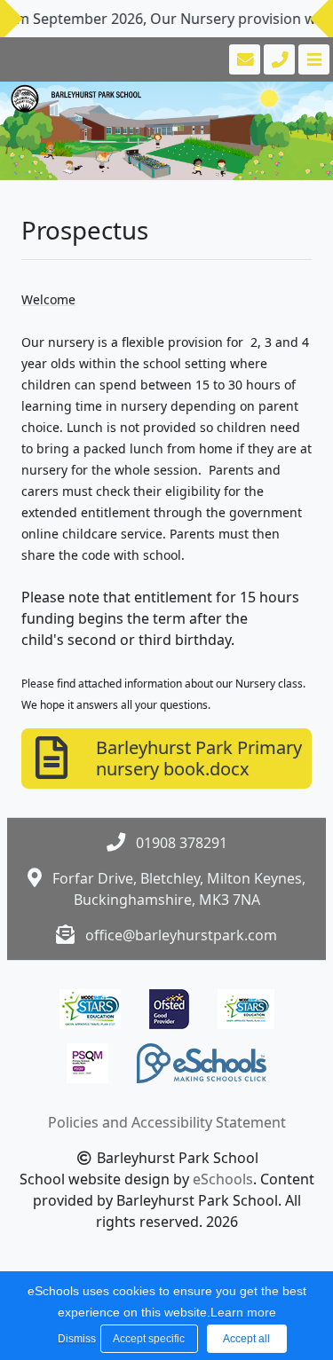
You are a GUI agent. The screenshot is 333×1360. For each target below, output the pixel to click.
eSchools (223, 1179)
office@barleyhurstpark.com (181, 935)
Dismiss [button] (74, 1338)
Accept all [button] (246, 1338)
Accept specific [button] (149, 1338)
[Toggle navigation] (312, 59)
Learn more (243, 1312)
